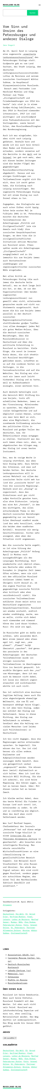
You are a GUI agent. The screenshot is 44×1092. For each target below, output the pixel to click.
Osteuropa (13, 977)
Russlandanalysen (17, 983)
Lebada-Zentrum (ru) (19, 970)
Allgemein (7, 905)
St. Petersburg (17, 928)
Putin (25, 925)
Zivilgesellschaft (19, 933)
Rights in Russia (17, 980)
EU (26, 914)
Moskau (14, 922)
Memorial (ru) (16, 973)
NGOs (20, 922)
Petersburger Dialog (12, 925)
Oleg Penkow (29, 922)
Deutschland (8, 914)
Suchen (32, 13)
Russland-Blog (11, 5)
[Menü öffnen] (39, 5)
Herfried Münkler (17, 917)
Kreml (29, 917)
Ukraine (25, 930)
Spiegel (7, 157)
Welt (29, 154)
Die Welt (19, 914)
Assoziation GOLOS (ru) (21, 955)
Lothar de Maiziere (20, 919)
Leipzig (6, 919)
